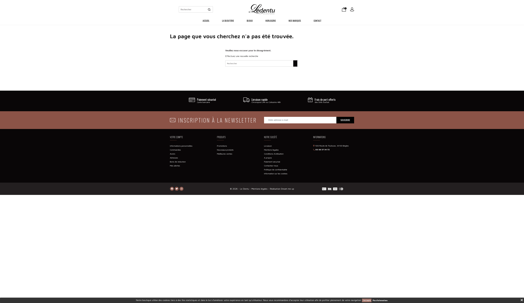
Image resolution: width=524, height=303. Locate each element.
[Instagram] (181, 189)
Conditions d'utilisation (274, 154)
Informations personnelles (181, 146)
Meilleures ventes (224, 154)
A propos (268, 158)
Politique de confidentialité (275, 169)
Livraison (268, 146)
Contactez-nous (271, 165)
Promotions (222, 146)
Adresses (174, 158)
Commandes (175, 150)
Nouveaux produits (225, 150)
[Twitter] (177, 189)
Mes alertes (175, 165)
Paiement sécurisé (272, 162)
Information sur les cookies (275, 173)
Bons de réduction (178, 162)
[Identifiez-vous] (352, 9)
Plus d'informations (380, 300)
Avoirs (172, 154)
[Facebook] (172, 189)
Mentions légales (271, 150)
